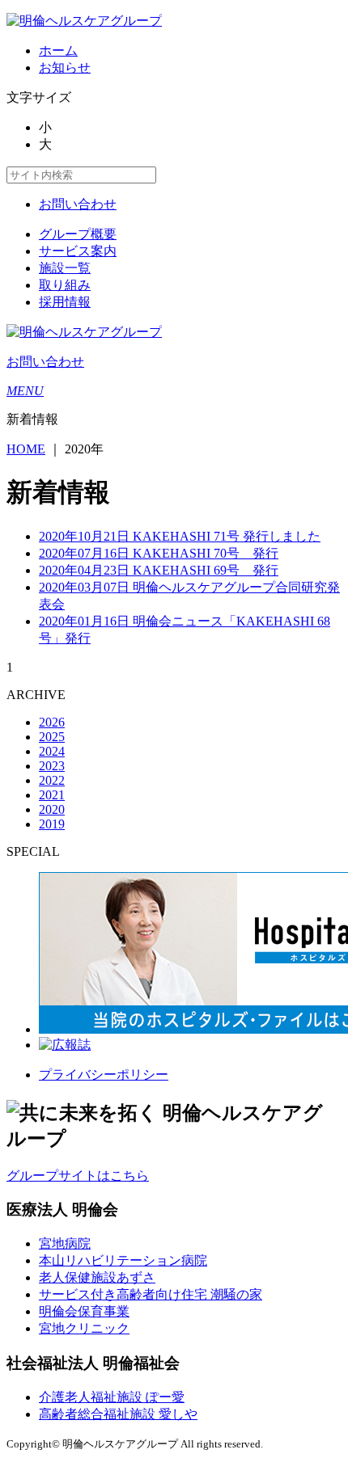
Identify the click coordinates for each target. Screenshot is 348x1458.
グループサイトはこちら (77, 1175)
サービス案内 (78, 251)
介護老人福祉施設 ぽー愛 (112, 1397)
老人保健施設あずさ (97, 1277)
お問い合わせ (78, 204)
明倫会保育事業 (84, 1311)
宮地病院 (65, 1243)
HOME (25, 449)
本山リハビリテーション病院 (123, 1260)
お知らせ (65, 67)
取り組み (65, 285)
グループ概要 (78, 234)
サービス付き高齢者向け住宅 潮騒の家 (150, 1294)
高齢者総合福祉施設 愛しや (118, 1414)
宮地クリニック (84, 1328)
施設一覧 (65, 268)
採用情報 (65, 302)
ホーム (58, 50)
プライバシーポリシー (103, 1074)
